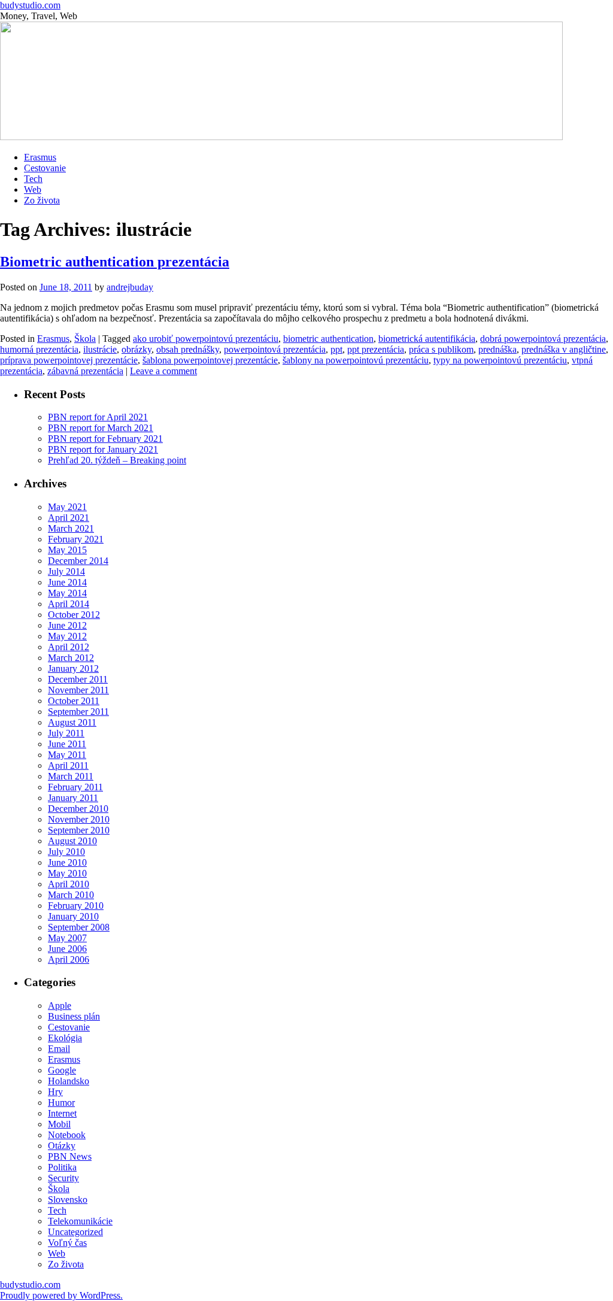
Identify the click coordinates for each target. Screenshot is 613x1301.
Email (59, 1049)
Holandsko (68, 1081)
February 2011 (75, 787)
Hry (55, 1092)
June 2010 (67, 862)
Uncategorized (75, 1232)
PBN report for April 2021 (98, 417)
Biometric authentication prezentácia (114, 261)
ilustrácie (100, 349)
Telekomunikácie (80, 1221)
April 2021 (68, 517)
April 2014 (68, 604)
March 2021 (71, 528)
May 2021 (67, 507)
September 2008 (79, 927)
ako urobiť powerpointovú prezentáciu (205, 338)
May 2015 (67, 550)
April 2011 (68, 765)
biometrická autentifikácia (426, 338)
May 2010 (67, 873)
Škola (85, 338)
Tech (33, 179)
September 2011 (78, 711)
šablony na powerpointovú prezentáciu (356, 360)
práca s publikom (441, 349)
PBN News (70, 1156)
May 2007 (67, 938)
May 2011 (67, 755)
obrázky (136, 349)
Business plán (74, 1016)
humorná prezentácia (39, 349)
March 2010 (71, 895)
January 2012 (73, 668)
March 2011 (70, 776)
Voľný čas (67, 1243)
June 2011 (67, 744)
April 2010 (68, 884)
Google (62, 1070)
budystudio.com (30, 5)
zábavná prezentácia (85, 371)
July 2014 (66, 571)
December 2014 (78, 561)
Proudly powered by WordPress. (61, 1295)
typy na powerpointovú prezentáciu (500, 360)
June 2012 (67, 625)
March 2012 (71, 658)
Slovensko (67, 1199)
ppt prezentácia (375, 349)
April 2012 (68, 647)
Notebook (67, 1135)
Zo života (42, 200)
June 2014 (67, 582)
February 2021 (76, 539)
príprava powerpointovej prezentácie (69, 360)
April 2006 (68, 959)
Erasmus (40, 157)
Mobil (59, 1124)
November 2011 (78, 690)
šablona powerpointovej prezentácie (210, 360)
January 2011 (73, 798)
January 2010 (73, 916)
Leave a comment (163, 371)
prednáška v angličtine (563, 349)
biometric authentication (328, 338)
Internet (62, 1113)
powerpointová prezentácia (275, 349)
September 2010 (79, 830)
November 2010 (79, 819)
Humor (61, 1102)
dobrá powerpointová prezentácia (543, 338)
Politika (62, 1167)
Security (63, 1178)
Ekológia (65, 1038)
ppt (336, 349)
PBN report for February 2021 (105, 438)
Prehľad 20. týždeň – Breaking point (117, 460)
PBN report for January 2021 (103, 449)
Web (32, 189)
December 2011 (78, 679)
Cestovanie (45, 168)
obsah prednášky (187, 349)
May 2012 (67, 636)
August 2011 (72, 722)
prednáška (497, 349)
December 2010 (78, 808)
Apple (59, 1005)
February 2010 (76, 905)
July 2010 (66, 852)
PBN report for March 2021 (100, 428)
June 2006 (67, 949)
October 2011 (73, 701)
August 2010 (72, 841)
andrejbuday (130, 287)
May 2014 (67, 593)
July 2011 (66, 733)
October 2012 (74, 614)
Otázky (61, 1146)
